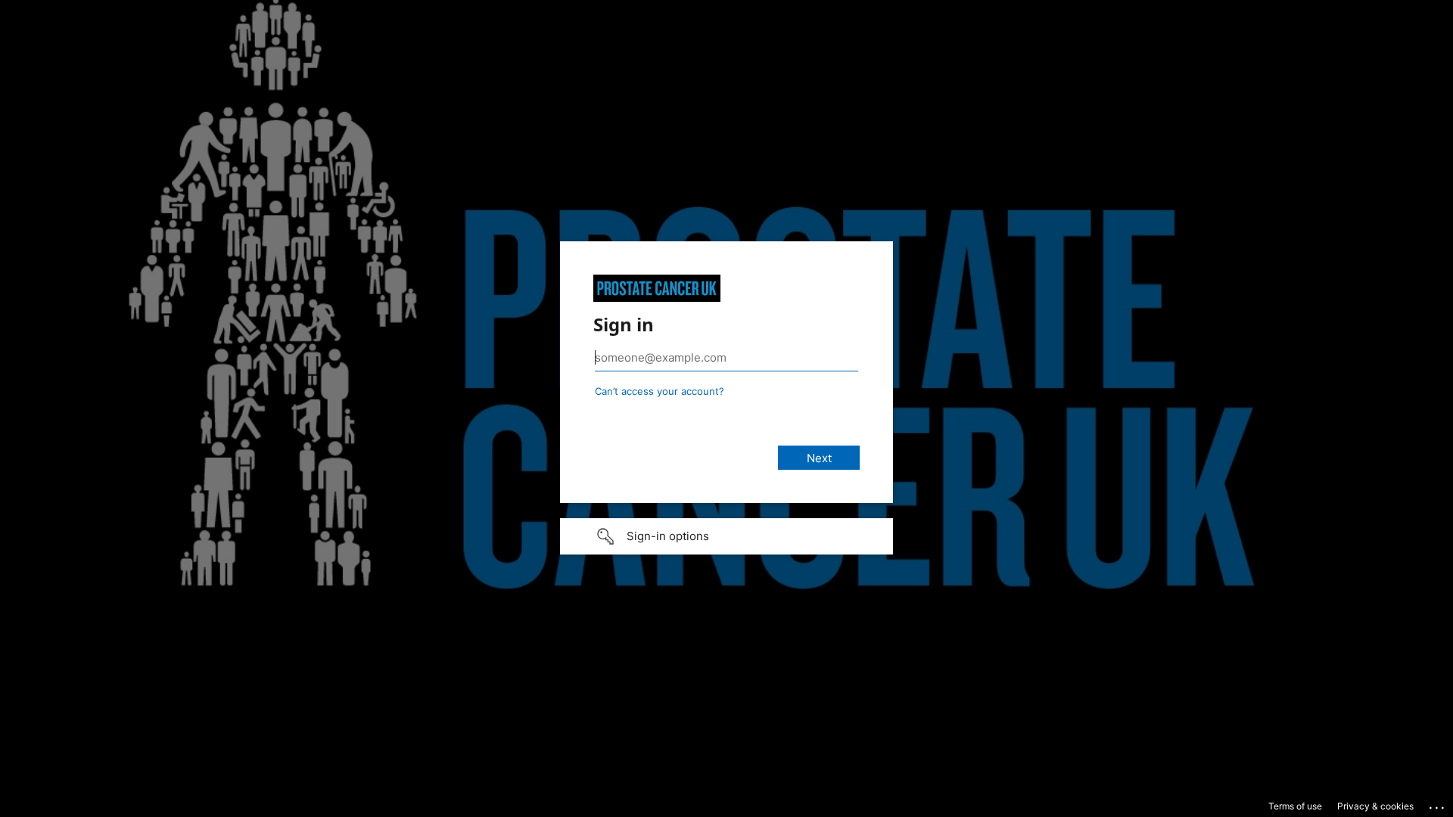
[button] (726, 536)
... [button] (1438, 804)
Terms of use (1295, 806)
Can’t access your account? (659, 391)
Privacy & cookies (1375, 806)
